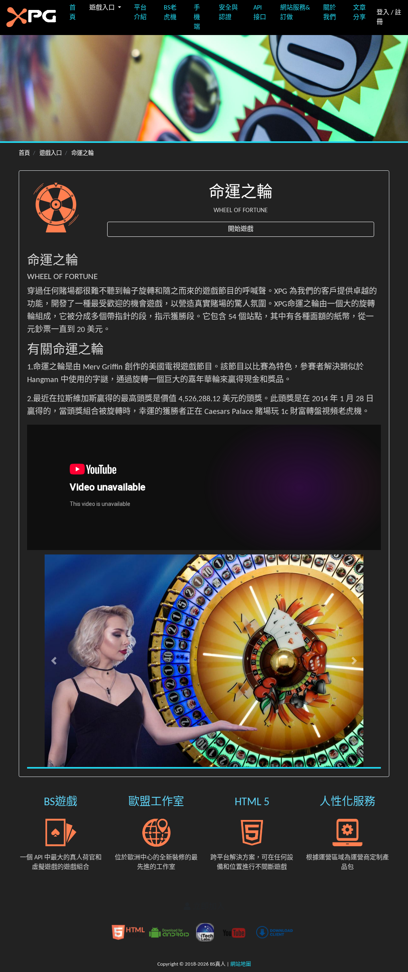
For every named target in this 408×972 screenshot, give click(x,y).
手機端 (197, 17)
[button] (53, 660)
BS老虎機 (170, 13)
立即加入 (208, 907)
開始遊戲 (240, 229)
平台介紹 (140, 13)
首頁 (72, 13)
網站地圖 (240, 964)
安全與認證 (228, 13)
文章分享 (359, 13)
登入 (383, 13)
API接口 (259, 13)
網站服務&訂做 (295, 13)
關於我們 (329, 13)
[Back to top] (393, 931)
